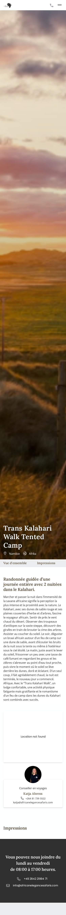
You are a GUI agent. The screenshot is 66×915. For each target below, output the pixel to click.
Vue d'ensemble (15, 563)
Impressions (46, 563)
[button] (60, 5)
